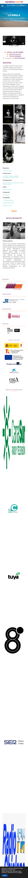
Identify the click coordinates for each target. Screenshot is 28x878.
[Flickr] (14, 5)
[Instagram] (10, 5)
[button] (2, 6)
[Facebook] (7, 5)
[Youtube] (12, 5)
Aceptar (4, 875)
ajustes (20, 872)
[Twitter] (9, 5)
